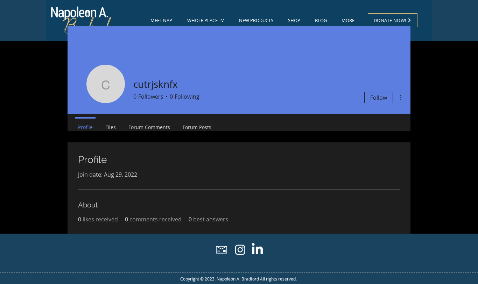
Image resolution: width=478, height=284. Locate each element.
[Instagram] (240, 249)
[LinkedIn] (257, 249)
